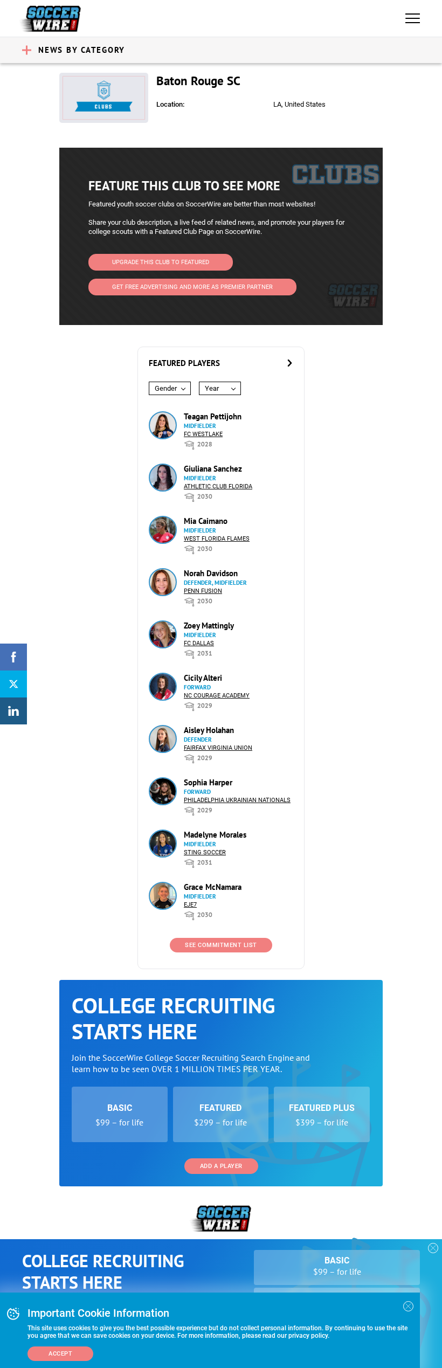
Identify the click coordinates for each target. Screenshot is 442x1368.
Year (212, 388)
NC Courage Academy (217, 695)
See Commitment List (221, 945)
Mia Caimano (205, 521)
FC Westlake (203, 434)
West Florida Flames (217, 538)
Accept (60, 1353)
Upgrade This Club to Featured (160, 262)
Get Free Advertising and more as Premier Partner (192, 287)
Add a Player (221, 1166)
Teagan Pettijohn (212, 416)
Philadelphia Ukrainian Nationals (237, 800)
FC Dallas (199, 643)
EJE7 (190, 904)
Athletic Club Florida (218, 486)
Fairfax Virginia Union (218, 747)
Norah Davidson (211, 573)
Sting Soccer (205, 852)
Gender (166, 388)
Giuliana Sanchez (213, 469)
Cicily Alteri (203, 678)
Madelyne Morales (215, 835)
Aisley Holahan (209, 730)
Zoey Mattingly (209, 625)
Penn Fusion (203, 591)
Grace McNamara (212, 887)
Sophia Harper (208, 782)
